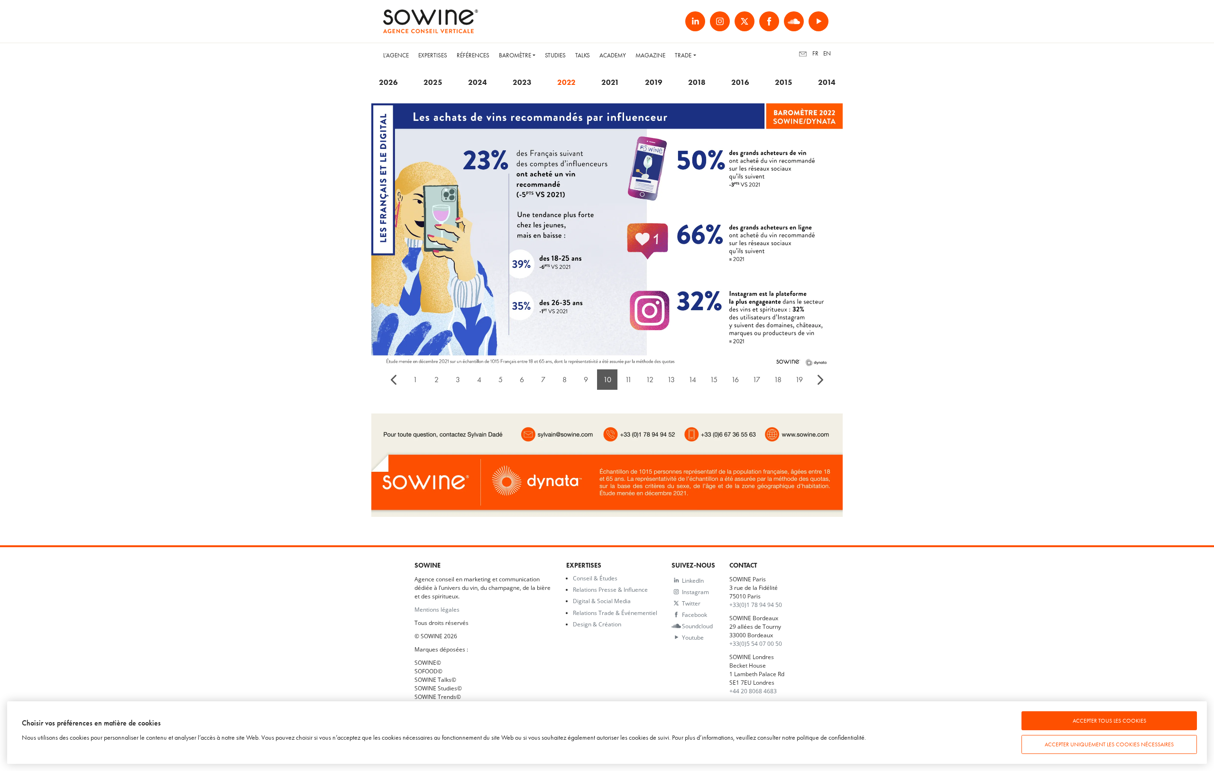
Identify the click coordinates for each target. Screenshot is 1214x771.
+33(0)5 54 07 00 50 (755, 643)
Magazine (650, 55)
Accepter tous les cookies (1109, 720)
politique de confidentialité (831, 738)
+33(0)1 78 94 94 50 (755, 604)
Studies (555, 55)
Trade (683, 55)
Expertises (432, 55)
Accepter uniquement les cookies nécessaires (1109, 744)
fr (815, 53)
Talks (582, 55)
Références (473, 55)
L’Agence (396, 55)
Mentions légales (437, 609)
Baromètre (515, 55)
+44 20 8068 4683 (753, 691)
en (827, 53)
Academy (612, 55)
